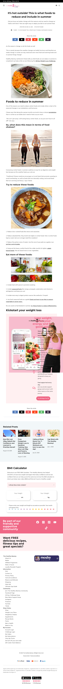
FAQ (6, 571)
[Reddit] (34, 39)
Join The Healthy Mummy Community (16, 591)
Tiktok (7, 606)
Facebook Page (10, 593)
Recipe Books (9, 619)
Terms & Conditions (11, 578)
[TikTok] (46, 528)
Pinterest (8, 601)
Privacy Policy (9, 575)
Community (6, 588)
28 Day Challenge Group (12, 595)
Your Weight (44, 493)
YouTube (7, 604)
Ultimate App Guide (11, 586)
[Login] (56, 5)
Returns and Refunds (11, 580)
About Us (8, 558)
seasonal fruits (17, 289)
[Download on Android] (36, 678)
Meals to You (9, 625)
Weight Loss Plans (11, 612)
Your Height (18, 493)
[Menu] (4, 5)
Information (7, 569)
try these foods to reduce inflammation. (44, 306)
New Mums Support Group (13, 597)
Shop (6, 610)
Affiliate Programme (11, 562)
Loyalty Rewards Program (13, 567)
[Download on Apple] (26, 678)
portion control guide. (13, 244)
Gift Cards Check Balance (13, 643)
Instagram (8, 599)
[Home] (11, 30)
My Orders (8, 634)
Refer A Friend (9, 565)
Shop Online (7, 608)
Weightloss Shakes (11, 614)
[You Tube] (54, 522)
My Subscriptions (10, 636)
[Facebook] (15, 39)
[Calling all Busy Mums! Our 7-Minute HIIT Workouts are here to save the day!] (39, 433)
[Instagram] (43, 522)
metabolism (52, 112)
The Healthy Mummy (9, 556)
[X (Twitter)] (21, 39)
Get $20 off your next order (13, 640)
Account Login (9, 630)
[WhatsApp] (41, 39)
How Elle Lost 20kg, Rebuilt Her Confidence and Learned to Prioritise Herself (9, 443)
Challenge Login (10, 632)
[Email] (48, 39)
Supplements (9, 617)
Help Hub (8, 584)
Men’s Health (9, 623)
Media (7, 560)
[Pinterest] (28, 39)
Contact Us (8, 573)
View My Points (10, 638)
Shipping (8, 582)
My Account (7, 627)
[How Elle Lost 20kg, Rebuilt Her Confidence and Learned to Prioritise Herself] (9, 433)
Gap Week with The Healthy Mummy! (52, 441)
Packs (7, 621)
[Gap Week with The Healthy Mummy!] (53, 433)
